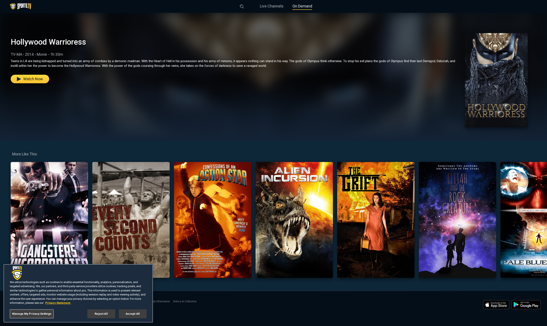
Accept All (133, 313)
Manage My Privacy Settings (31, 313)
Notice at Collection (185, 301)
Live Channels (272, 6)
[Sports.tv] (20, 6)
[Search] (241, 5)
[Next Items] (540, 219)
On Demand (302, 6)
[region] (78, 293)
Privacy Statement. (58, 303)
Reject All (101, 313)
